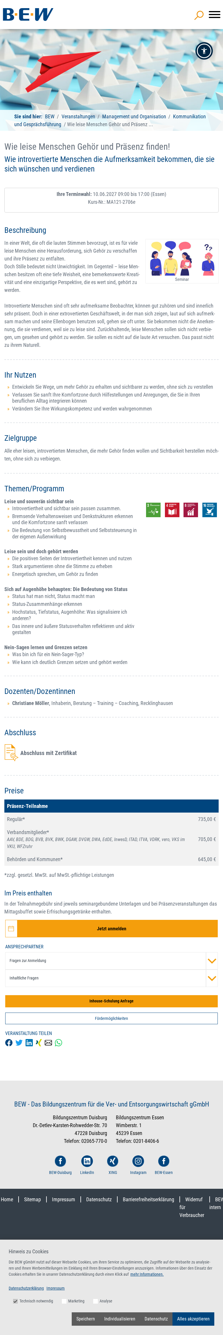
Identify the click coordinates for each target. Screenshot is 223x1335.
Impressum (63, 1199)
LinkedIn (87, 1172)
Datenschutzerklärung (26, 1288)
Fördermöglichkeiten (111, 1018)
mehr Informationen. (147, 1274)
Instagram (138, 1172)
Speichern (85, 1319)
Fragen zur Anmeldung (28, 960)
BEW (50, 116)
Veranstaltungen (79, 116)
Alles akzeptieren (193, 1319)
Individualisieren (119, 1319)
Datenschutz (99, 1199)
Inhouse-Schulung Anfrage (111, 1001)
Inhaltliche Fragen (24, 978)
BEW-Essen (164, 1172)
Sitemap (32, 1199)
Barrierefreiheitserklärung (148, 1199)
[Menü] (214, 14)
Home (7, 1199)
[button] (204, 51)
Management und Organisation (134, 116)
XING (113, 1172)
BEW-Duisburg (60, 1172)
